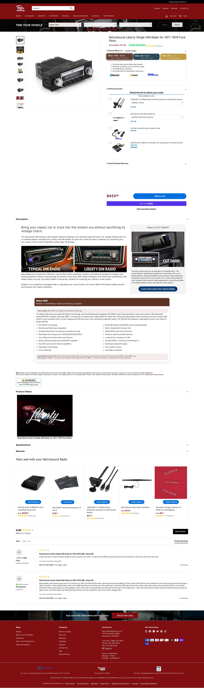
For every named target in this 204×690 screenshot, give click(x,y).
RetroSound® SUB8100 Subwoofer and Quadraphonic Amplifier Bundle (157, 143)
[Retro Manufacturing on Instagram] (146, 631)
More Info (118, 111)
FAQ (60, 651)
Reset (177, 25)
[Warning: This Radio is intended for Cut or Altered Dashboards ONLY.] (20, 50)
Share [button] (65, 565)
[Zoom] (63, 73)
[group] (27, 530)
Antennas (65, 16)
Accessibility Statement (149, 683)
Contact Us (184, 8)
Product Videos (24, 391)
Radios (18, 16)
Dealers (157, 8)
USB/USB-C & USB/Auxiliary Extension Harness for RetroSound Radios (156, 99)
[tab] (181, 541)
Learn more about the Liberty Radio (158, 289)
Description (22, 219)
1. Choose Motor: (121, 51)
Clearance (95, 16)
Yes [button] (56, 565)
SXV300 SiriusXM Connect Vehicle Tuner (145, 128)
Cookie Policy (104, 683)
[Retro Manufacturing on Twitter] (158, 631)
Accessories (29, 16)
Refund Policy (64, 654)
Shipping (62, 641)
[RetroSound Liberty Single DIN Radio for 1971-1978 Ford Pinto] (20, 40)
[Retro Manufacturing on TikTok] (165, 631)
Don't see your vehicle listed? (102, 29)
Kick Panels (53, 16)
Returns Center (65, 632)
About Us (62, 635)
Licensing (135, 683)
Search (164, 25)
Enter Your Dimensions (25, 641)
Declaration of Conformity (121, 683)
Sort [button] (18, 541)
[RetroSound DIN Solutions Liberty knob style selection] (20, 106)
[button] (33, 516)
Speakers (41, 16)
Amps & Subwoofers (80, 16)
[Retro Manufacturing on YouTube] (154, 631)
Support (166, 8)
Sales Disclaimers (23, 645)
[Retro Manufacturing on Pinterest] (161, 631)
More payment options (146, 209)
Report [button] (60, 565)
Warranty (62, 638)
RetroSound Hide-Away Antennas (143, 114)
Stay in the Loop (125, 615)
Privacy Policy (70, 683)
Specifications (23, 445)
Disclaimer (94, 683)
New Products (109, 16)
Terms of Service (83, 683)
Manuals (174, 8)
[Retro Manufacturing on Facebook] (150, 631)
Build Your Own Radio (24, 635)
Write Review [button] (180, 531)
